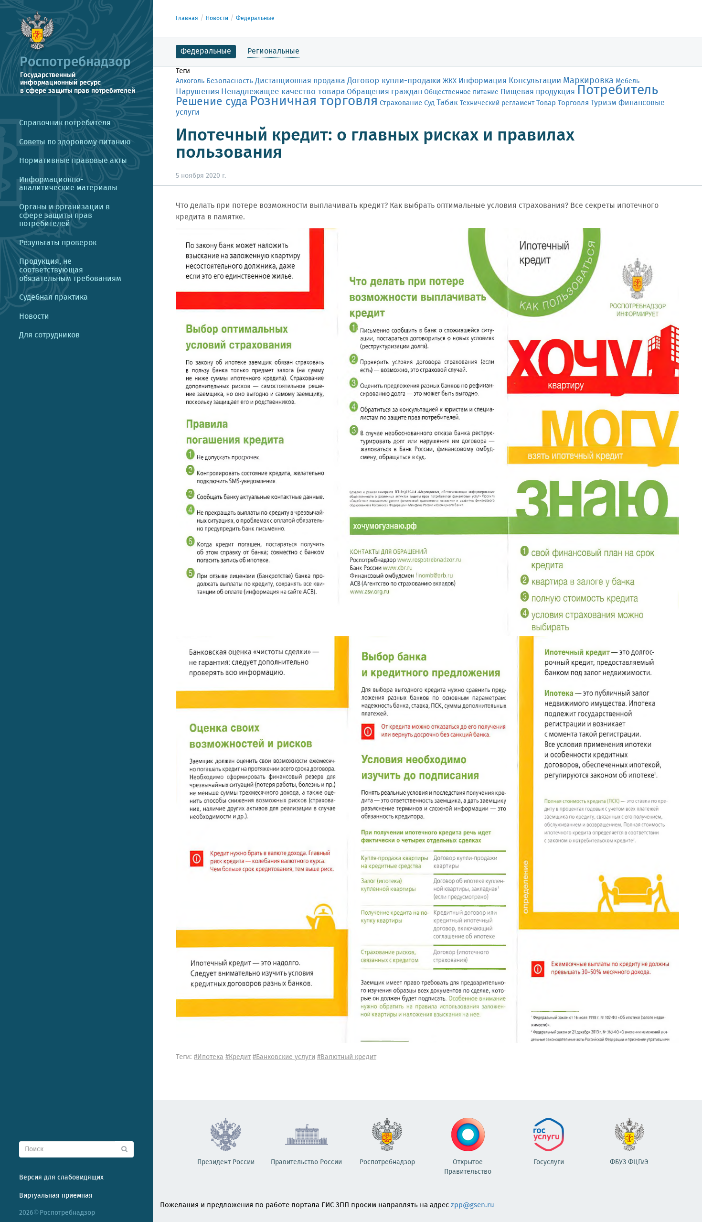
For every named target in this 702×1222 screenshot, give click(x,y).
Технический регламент (497, 103)
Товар (546, 102)
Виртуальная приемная (56, 1195)
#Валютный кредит (346, 1057)
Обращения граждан (384, 92)
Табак (447, 103)
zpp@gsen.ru (472, 1205)
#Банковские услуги (284, 1057)
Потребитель (617, 90)
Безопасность (229, 81)
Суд (429, 103)
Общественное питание (461, 92)
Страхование (401, 103)
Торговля (573, 102)
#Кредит (238, 1057)
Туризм (604, 103)
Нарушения (197, 92)
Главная (187, 18)
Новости (217, 18)
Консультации (535, 81)
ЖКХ (450, 81)
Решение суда (212, 102)
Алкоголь (190, 81)
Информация (482, 81)
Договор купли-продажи (394, 81)
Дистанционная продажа (300, 81)
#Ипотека (208, 1057)
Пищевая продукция (537, 92)
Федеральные (255, 18)
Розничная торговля (314, 101)
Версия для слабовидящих (61, 1177)
